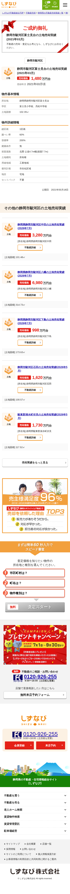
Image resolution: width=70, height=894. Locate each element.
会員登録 (19, 745)
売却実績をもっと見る (35, 462)
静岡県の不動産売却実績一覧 (50, 13)
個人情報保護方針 (47, 854)
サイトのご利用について (18, 854)
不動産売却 (31, 13)
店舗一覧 (46, 843)
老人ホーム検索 (13, 809)
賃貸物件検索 (12, 816)
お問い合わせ (29, 849)
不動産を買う (12, 795)
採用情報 (10, 849)
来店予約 (50, 745)
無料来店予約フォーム (35, 694)
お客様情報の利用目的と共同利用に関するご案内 (31, 859)
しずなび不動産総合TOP (13, 13)
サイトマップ (13, 843)
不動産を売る (12, 802)
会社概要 (31, 843)
